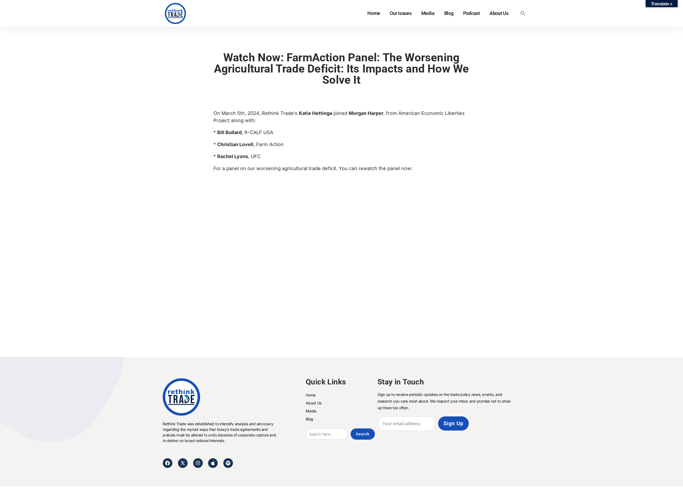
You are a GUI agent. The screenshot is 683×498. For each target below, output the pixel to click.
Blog (449, 13)
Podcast (471, 13)
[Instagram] (198, 463)
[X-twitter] (183, 463)
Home (373, 13)
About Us (499, 13)
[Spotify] (228, 463)
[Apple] (213, 463)
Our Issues (401, 13)
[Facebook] (167, 463)
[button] (523, 13)
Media (428, 13)
